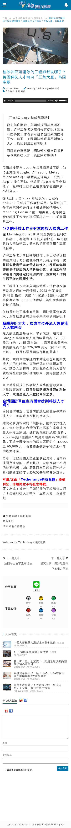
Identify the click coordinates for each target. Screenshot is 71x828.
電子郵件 (7, 755)
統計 (10, 198)
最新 (25, 18)
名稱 (5, 743)
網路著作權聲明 (15, 526)
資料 (60, 432)
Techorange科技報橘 (47, 88)
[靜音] (56, 100)
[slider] (63, 100)
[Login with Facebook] (25, 700)
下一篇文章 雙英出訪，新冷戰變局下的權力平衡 (53, 563)
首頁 (5, 18)
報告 (10, 295)
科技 (30, 18)
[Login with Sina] (21, 700)
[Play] (4, 100)
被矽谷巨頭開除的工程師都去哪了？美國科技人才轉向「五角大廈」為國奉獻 (34, 493)
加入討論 (11, 700)
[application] (35, 100)
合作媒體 (17, 18)
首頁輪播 (38, 18)
